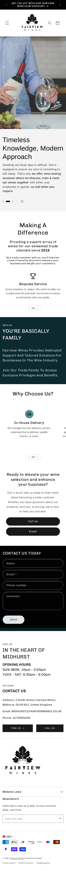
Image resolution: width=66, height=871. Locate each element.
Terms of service (25, 863)
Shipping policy (43, 863)
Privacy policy (9, 863)
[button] (7, 23)
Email (33, 531)
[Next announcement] (59, 4)
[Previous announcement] (6, 4)
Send (13, 619)
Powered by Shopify (33, 858)
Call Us (33, 521)
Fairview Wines (17, 858)
